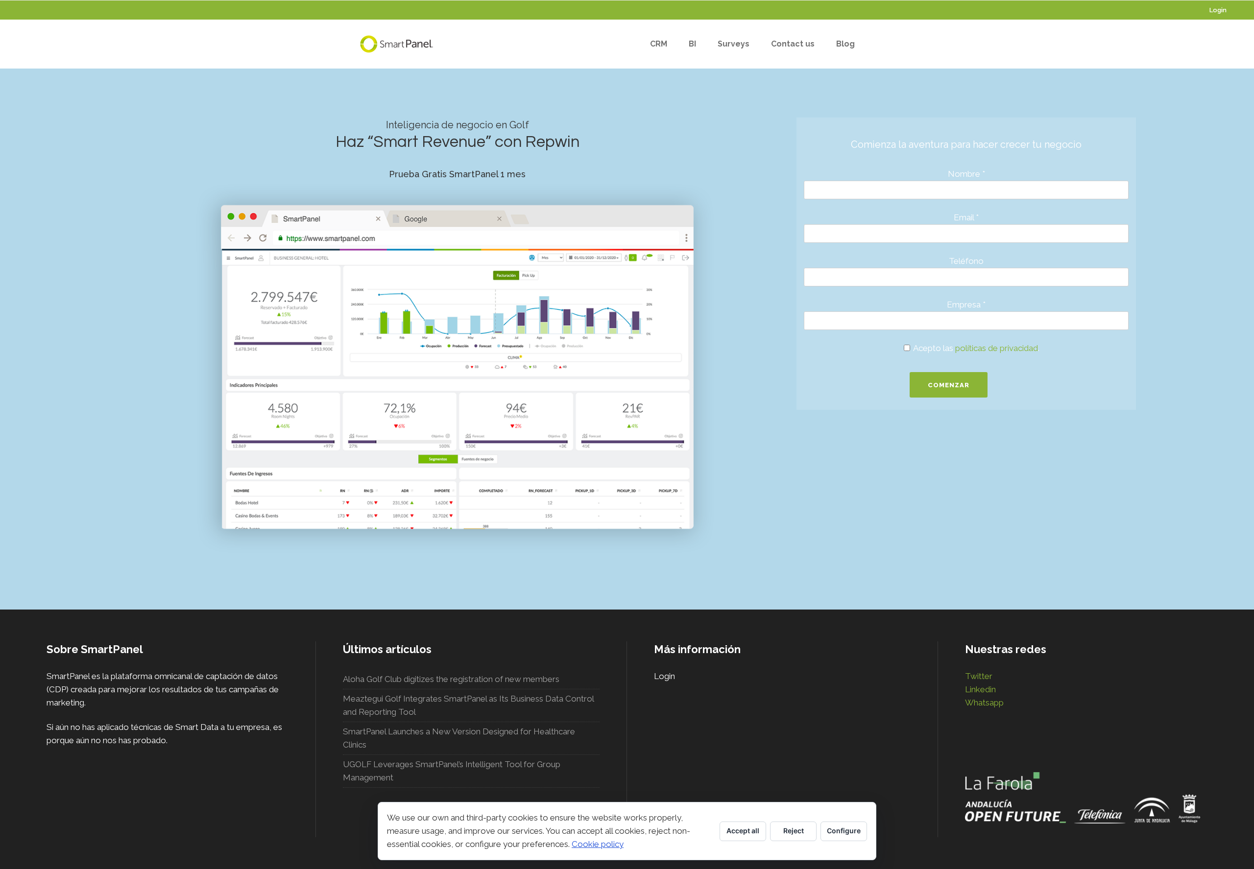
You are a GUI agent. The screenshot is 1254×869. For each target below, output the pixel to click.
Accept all (742, 830)
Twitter (978, 676)
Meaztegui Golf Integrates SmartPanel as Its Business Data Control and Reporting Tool (468, 705)
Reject (793, 830)
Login (1218, 10)
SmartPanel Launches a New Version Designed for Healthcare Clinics (459, 738)
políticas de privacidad (996, 348)
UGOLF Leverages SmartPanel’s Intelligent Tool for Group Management (451, 770)
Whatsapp (984, 702)
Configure (844, 830)
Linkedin (980, 689)
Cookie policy (598, 844)
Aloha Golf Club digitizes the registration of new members (451, 679)
